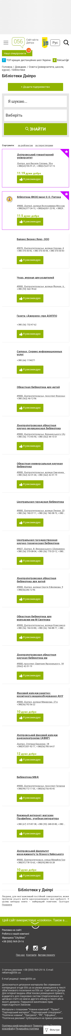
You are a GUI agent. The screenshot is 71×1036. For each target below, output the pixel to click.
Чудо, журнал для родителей (35, 277)
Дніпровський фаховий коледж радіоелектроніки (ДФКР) (37, 737)
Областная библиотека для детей (38, 387)
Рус (55, 43)
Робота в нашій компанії (15, 933)
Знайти (37, 129)
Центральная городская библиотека (40, 501)
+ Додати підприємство (35, 86)
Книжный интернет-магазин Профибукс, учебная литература (38, 817)
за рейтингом (25, 145)
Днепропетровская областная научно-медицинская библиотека (39, 427)
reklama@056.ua (11, 972)
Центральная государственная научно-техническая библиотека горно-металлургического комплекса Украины (38, 544)
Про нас (20, 955)
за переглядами (44, 145)
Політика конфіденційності (17, 1025)
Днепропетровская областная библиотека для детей (36, 580)
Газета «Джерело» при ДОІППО (37, 315)
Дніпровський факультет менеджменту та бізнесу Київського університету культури (40, 854)
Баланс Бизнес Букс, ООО (33, 239)
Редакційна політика (27, 1028)
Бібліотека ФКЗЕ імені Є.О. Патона (39, 196)
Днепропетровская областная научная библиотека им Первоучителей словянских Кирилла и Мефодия (40, 659)
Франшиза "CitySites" (13, 937)
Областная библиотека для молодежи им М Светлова (34, 618)
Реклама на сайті (11, 930)
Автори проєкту (46, 955)
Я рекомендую (32, 179)
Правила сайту (41, 1025)
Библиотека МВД (28, 777)
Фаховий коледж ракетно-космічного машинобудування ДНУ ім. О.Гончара (40, 696)
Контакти (31, 955)
